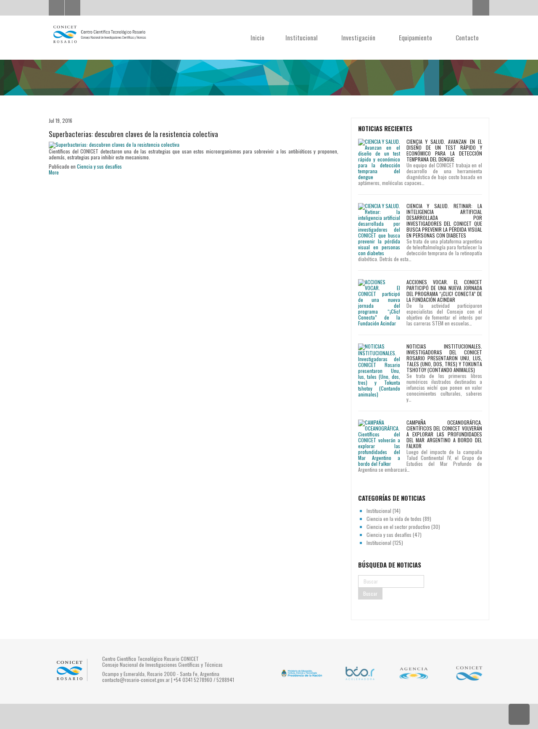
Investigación (359, 37)
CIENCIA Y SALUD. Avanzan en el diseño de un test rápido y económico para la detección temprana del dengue (444, 150)
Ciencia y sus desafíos (99, 166)
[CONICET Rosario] (99, 34)
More (54, 172)
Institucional (302, 37)
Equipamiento (416, 37)
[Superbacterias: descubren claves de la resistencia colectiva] (114, 144)
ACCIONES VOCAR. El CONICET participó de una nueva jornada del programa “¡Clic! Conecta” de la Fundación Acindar (444, 290)
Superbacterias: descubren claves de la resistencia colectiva (133, 134)
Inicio (257, 37)
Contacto (467, 37)
